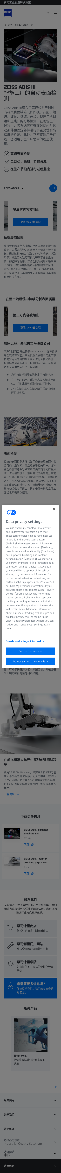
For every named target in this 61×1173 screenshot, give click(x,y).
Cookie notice (14, 641)
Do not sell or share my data (30, 661)
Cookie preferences (30, 651)
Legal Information (33, 641)
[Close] (54, 509)
